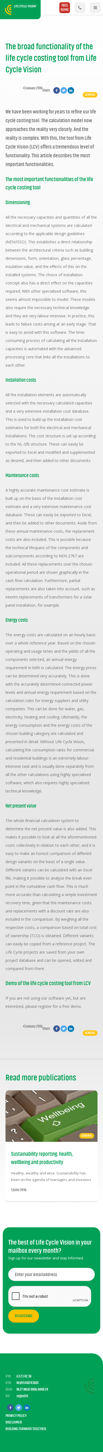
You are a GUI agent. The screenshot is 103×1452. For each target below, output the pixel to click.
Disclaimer (13, 1422)
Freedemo (65, 7)
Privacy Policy (16, 1416)
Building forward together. (26, 1429)
